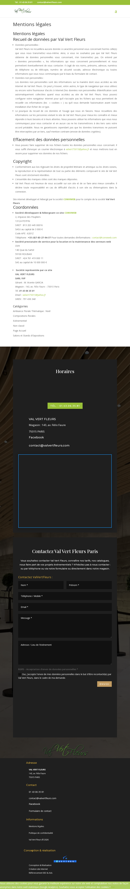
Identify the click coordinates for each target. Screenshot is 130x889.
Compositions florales (24, 315)
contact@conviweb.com (104, 237)
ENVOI (104, 684)
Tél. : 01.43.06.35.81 (65, 405)
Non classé (18, 325)
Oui (112, 887)
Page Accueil (19, 330)
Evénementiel (20, 320)
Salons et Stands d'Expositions (28, 335)
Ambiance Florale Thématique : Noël (31, 311)
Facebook (36, 437)
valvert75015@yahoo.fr (34, 294)
